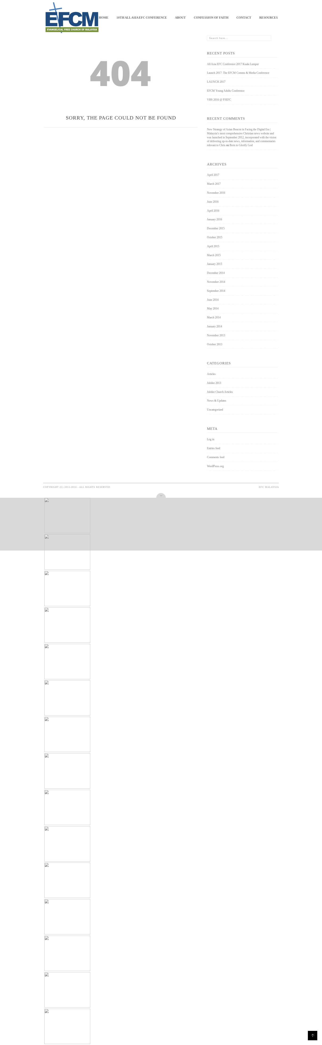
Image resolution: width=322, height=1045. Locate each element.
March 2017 (214, 183)
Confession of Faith (211, 17)
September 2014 (216, 290)
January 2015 (214, 264)
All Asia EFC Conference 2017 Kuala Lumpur (233, 64)
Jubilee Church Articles (220, 392)
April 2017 (213, 175)
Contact (243, 17)
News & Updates (216, 400)
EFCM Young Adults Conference (225, 90)
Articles (211, 374)
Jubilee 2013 (214, 383)
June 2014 (213, 299)
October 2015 (214, 237)
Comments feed (215, 457)
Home (103, 17)
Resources (268, 17)
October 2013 (214, 344)
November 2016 (216, 192)
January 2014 (214, 326)
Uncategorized (215, 409)
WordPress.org (215, 466)
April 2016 (213, 210)
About (180, 17)
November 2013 (216, 335)
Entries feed (213, 448)
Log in (210, 439)
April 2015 (213, 246)
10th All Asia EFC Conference (141, 17)
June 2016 (213, 201)
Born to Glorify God (241, 145)
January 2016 (214, 219)
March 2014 (214, 317)
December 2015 (216, 228)
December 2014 (216, 273)
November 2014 (216, 282)
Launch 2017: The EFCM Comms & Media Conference (238, 72)
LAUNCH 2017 (216, 81)
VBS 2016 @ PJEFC (219, 99)
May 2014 (213, 308)
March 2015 (214, 255)
